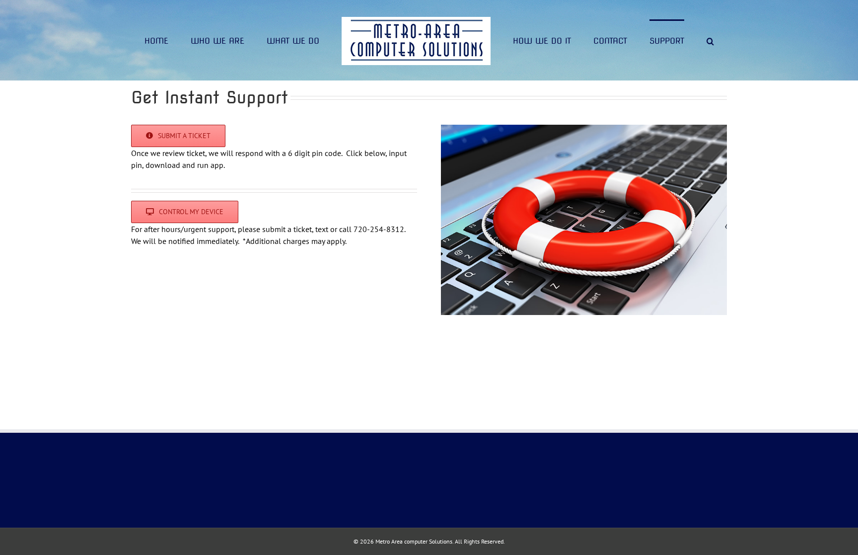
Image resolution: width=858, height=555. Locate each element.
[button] (669, 40)
